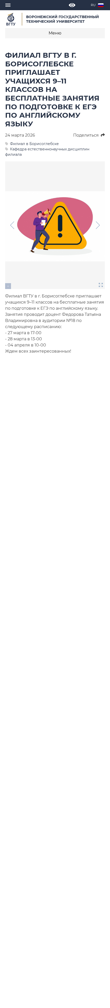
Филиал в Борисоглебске (34, 143)
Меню (55, 33)
